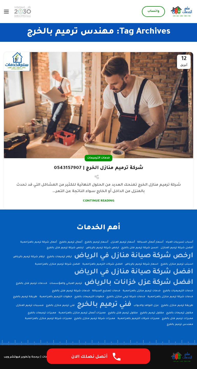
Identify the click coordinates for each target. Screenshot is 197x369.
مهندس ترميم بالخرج (180, 324)
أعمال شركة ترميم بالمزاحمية (38, 242)
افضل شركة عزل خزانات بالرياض (138, 282)
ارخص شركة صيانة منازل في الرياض (133, 256)
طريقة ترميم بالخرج (25, 296)
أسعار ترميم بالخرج (96, 242)
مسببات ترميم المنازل (30, 305)
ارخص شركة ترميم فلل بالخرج (65, 247)
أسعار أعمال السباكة (150, 242)
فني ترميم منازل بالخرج (60, 305)
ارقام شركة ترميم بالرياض (29, 256)
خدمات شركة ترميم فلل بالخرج (71, 291)
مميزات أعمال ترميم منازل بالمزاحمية (82, 313)
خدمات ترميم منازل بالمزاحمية (142, 291)
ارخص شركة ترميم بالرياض (102, 247)
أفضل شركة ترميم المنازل (177, 247)
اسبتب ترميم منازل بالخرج (177, 264)
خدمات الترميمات (98, 157)
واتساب (153, 11)
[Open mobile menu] (6, 11)
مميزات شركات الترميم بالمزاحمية (138, 318)
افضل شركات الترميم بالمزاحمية (102, 264)
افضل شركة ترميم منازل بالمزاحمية (57, 264)
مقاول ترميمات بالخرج (179, 313)
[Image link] (181, 357)
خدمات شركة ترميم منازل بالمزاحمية (170, 296)
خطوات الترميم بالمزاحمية (56, 296)
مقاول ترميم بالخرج (152, 313)
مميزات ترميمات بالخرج (42, 313)
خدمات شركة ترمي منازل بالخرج (125, 296)
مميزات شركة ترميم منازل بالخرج (94, 318)
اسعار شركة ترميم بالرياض (141, 264)
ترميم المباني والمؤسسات (66, 283)
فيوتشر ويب (12, 356)
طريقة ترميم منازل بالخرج (177, 305)
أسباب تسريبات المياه (179, 242)
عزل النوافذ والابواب (146, 305)
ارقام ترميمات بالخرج (59, 256)
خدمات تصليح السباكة (106, 291)
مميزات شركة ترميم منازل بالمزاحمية (48, 318)
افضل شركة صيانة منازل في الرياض (133, 272)
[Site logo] (181, 12)
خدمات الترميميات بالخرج (178, 291)
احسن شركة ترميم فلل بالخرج (139, 247)
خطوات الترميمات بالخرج (89, 296)
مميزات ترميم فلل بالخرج (177, 318)
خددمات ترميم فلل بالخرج (31, 283)
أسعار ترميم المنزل (123, 242)
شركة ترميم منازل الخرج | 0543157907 (98, 168)
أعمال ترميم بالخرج (70, 242)
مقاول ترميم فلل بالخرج (123, 313)
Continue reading (98, 201)
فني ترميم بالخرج (104, 304)
